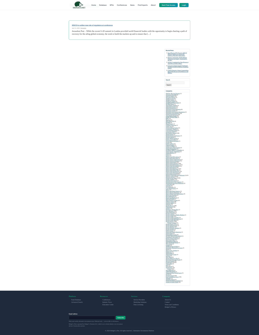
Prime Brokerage (170, 212)
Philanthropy (169, 207)
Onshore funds (170, 203)
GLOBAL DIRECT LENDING (174, 150)
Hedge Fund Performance (173, 165)
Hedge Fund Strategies (172, 168)
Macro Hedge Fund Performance (174, 194)
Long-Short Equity (171, 188)
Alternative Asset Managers (173, 109)
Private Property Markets (172, 228)
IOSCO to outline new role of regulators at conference (92, 25)
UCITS (168, 274)
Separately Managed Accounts (174, 248)
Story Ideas (169, 257)
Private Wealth (170, 229)
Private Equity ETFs (171, 224)
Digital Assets (169, 134)
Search (169, 85)
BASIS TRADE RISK (171, 117)
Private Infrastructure (171, 225)
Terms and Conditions (172, 304)
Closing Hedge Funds (172, 128)
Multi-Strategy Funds (172, 200)
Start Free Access (168, 5)
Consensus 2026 (170, 132)
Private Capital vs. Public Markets (175, 215)
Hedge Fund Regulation (172, 166)
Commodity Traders (171, 129)
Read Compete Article (172, 238)
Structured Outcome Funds (173, 260)
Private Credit (169, 216)
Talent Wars (169, 263)
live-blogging (169, 187)
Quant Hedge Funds (171, 234)
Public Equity (169, 230)
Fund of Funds (170, 145)
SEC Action (169, 244)
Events (168, 142)
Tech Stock (169, 266)
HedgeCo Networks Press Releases (175, 175)
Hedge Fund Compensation (173, 159)
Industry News (107, 302)
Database (103, 5)
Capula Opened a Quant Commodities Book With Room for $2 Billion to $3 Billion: (178, 72)
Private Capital (170, 213)
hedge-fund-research (171, 174)
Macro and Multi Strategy (173, 191)
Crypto (169, 269)
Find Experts (143, 5)
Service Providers (139, 300)
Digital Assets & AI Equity (173, 135)
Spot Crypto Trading (171, 250)
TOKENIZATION (170, 271)
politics (168, 208)
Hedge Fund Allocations (172, 157)
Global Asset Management (173, 147)
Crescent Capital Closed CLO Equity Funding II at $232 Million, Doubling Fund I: (178, 67)
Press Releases (170, 211)
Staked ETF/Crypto (171, 254)
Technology (169, 267)
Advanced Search (77, 302)
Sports (167, 249)
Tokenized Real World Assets (174, 273)
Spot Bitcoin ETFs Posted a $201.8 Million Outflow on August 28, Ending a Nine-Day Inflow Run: (177, 54)
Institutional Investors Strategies (175, 183)
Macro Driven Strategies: (172, 192)
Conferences (122, 5)
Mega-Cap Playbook (171, 198)
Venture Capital (171, 223)
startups (168, 256)
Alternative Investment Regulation (175, 112)
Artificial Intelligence (172, 114)
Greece (168, 155)
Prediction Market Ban (172, 209)
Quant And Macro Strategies (173, 232)
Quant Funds (169, 233)
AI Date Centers (170, 100)
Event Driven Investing (172, 141)
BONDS (168, 122)
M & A (167, 190)
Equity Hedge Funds (171, 138)
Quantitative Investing (172, 237)
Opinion (168, 204)
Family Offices (170, 143)
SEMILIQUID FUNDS (172, 246)
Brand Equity (169, 124)
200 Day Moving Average (173, 93)
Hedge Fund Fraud (171, 162)
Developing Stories (171, 133)
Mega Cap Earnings (171, 195)
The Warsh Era (170, 270)
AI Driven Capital (171, 101)
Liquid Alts (169, 184)
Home (93, 5)
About (153, 5)
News (132, 5)
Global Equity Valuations (173, 151)
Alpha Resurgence (171, 108)
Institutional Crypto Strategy (174, 182)
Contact (167, 302)
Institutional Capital (171, 180)
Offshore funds (170, 201)
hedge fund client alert (172, 158)
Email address (73, 314)
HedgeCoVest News (171, 178)
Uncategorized (170, 275)
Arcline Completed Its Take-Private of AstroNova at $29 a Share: (178, 63)
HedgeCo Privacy (170, 307)
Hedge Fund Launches (172, 163)
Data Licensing (138, 304)
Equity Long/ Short (171, 139)
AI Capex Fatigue (170, 97)
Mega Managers (170, 196)
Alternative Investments (172, 113)
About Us (168, 300)
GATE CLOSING (170, 146)
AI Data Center (170, 99)
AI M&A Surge (170, 104)
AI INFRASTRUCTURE (172, 103)
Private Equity (170, 221)
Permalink (83, 28)
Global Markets (170, 153)
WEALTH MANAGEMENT (173, 281)
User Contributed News (172, 277)
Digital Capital (170, 137)
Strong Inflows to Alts (172, 258)
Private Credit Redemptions (173, 219)
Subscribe (120, 317)
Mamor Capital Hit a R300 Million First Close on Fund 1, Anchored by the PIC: (177, 59)
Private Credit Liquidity (172, 217)
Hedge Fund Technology (172, 171)
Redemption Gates (171, 241)
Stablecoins (169, 253)
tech (167, 265)
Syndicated (169, 262)
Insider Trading (170, 179)
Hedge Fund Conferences (173, 161)
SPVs (112, 5)
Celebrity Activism (171, 125)
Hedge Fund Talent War (172, 170)
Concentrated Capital (172, 130)
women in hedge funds (172, 282)
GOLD (167, 154)
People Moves (170, 205)
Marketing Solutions (140, 302)
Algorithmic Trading (171, 105)
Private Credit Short (171, 220)
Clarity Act (169, 126)
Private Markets (170, 227)
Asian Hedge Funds (171, 116)
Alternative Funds (171, 110)
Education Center (108, 304)
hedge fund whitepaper (172, 172)
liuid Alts (168, 186)
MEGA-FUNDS (170, 199)
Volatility (168, 278)
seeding (168, 245)
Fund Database (76, 300)
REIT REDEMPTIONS (172, 242)
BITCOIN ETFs (170, 121)
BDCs (167, 118)
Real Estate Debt (170, 240)
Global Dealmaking (171, 149)
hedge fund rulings (171, 167)
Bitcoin (168, 120)
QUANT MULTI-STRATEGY (174, 236)
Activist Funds (170, 96)
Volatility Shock (170, 279)
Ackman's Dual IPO (171, 95)
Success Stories (170, 261)
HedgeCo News (170, 176)
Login (184, 5)
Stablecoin (169, 252)
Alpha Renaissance (171, 106)
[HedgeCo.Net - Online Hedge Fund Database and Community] (79, 5)
